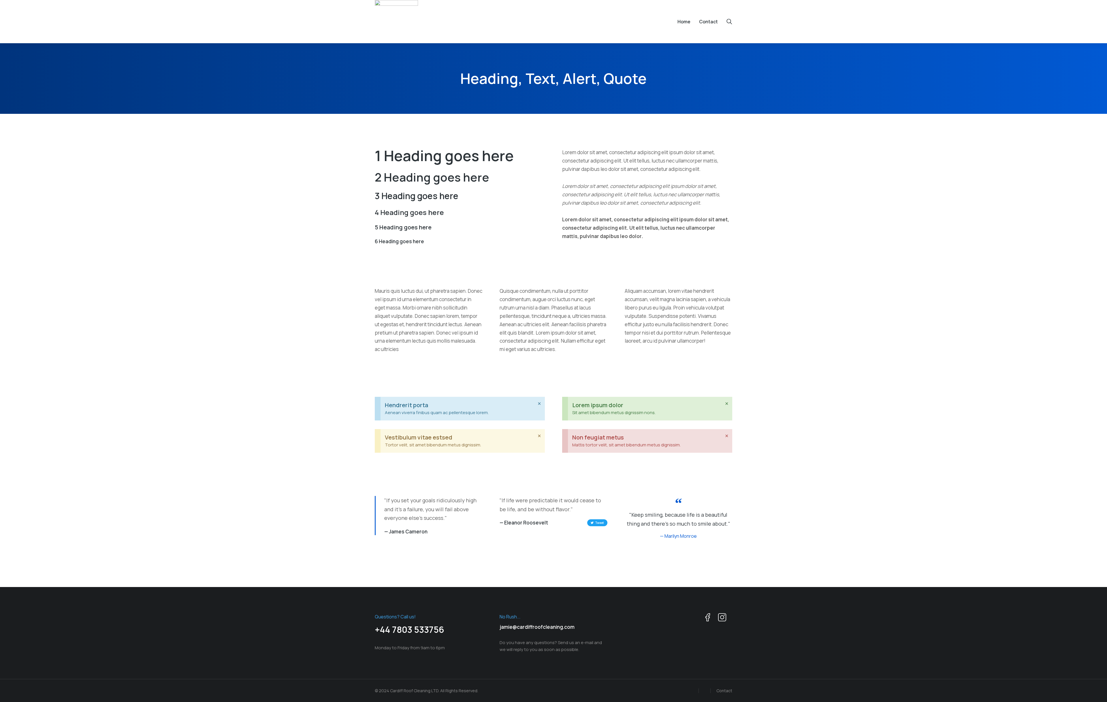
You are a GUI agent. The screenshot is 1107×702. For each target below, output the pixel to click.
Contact (724, 690)
